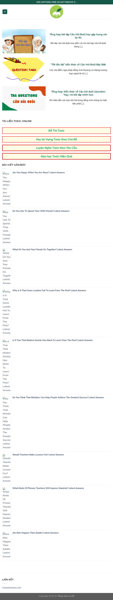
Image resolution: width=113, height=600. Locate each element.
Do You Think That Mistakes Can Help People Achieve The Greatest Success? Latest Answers (58, 397)
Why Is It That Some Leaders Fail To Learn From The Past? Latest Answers (49, 290)
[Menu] (5, 11)
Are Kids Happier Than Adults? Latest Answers (36, 533)
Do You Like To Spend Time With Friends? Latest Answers (41, 211)
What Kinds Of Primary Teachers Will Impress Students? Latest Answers (48, 488)
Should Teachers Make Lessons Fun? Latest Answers (38, 454)
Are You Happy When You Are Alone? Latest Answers (39, 172)
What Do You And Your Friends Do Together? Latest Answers (42, 249)
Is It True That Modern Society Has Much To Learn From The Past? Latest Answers (53, 340)
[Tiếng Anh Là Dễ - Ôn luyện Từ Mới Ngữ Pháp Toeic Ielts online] (56, 12)
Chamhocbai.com (11, 587)
